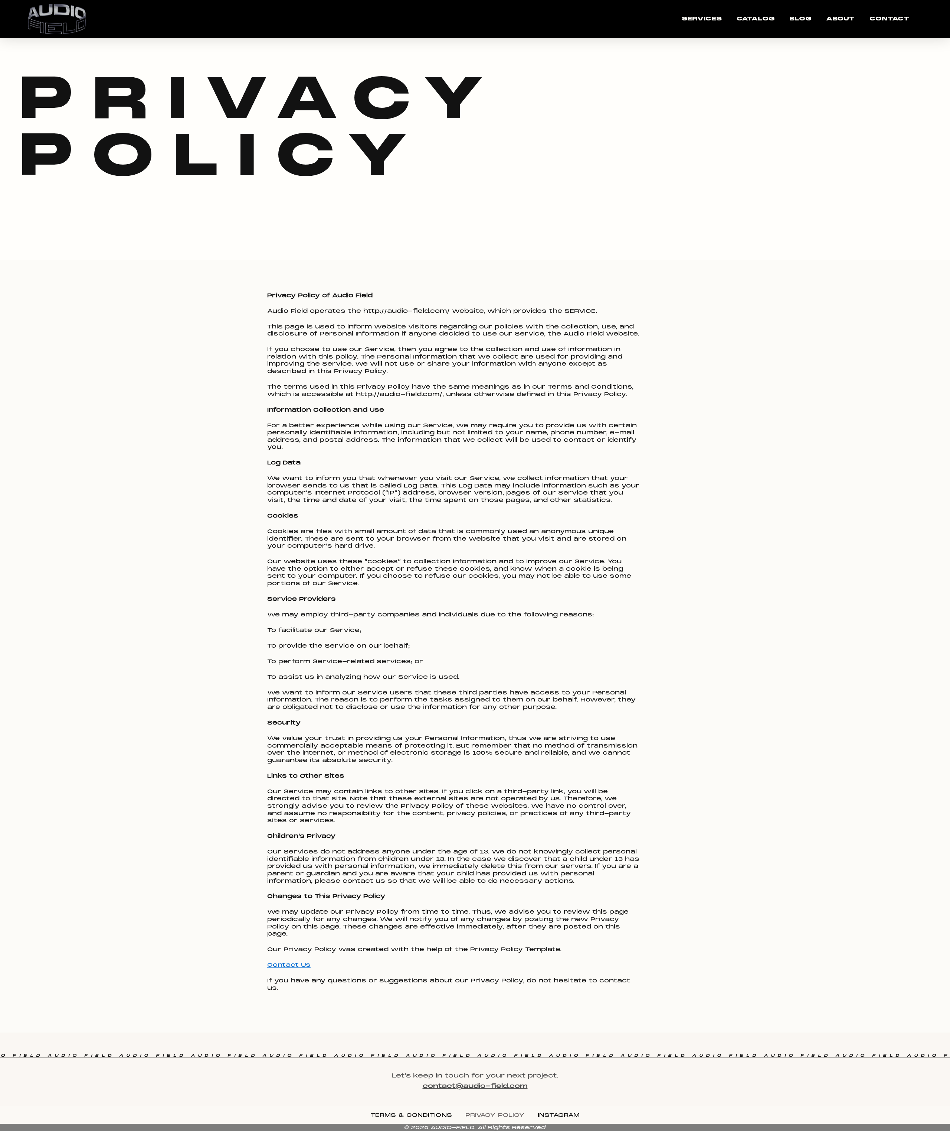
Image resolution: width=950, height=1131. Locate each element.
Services (702, 18)
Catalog (755, 18)
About (840, 18)
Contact (889, 18)
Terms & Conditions (411, 1115)
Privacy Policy (494, 1115)
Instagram (559, 1115)
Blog (800, 18)
